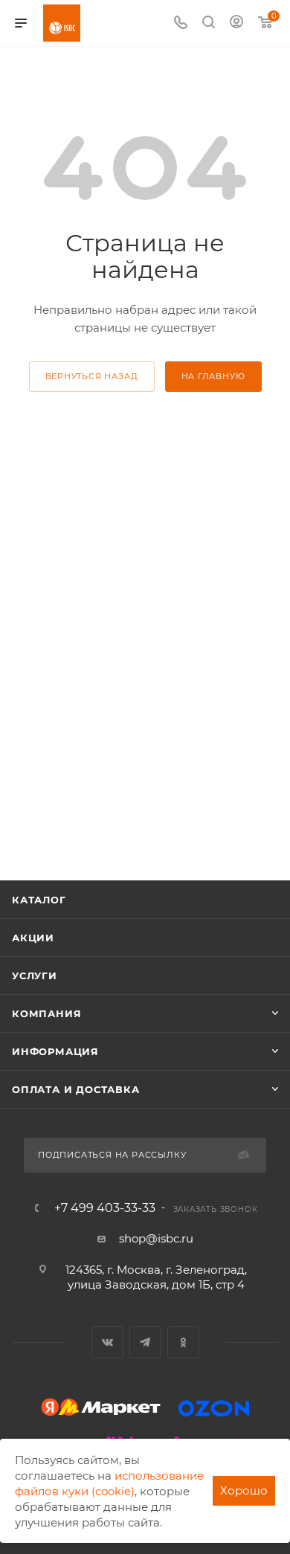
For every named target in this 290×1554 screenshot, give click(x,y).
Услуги (34, 975)
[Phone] (180, 23)
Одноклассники (183, 1342)
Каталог (39, 900)
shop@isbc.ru (156, 1238)
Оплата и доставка (76, 1089)
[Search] (208, 23)
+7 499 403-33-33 (104, 1208)
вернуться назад (91, 376)
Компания (46, 1013)
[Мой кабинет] (236, 23)
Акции (33, 938)
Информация (55, 1051)
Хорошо (244, 1490)
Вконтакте (107, 1342)
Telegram (145, 1342)
